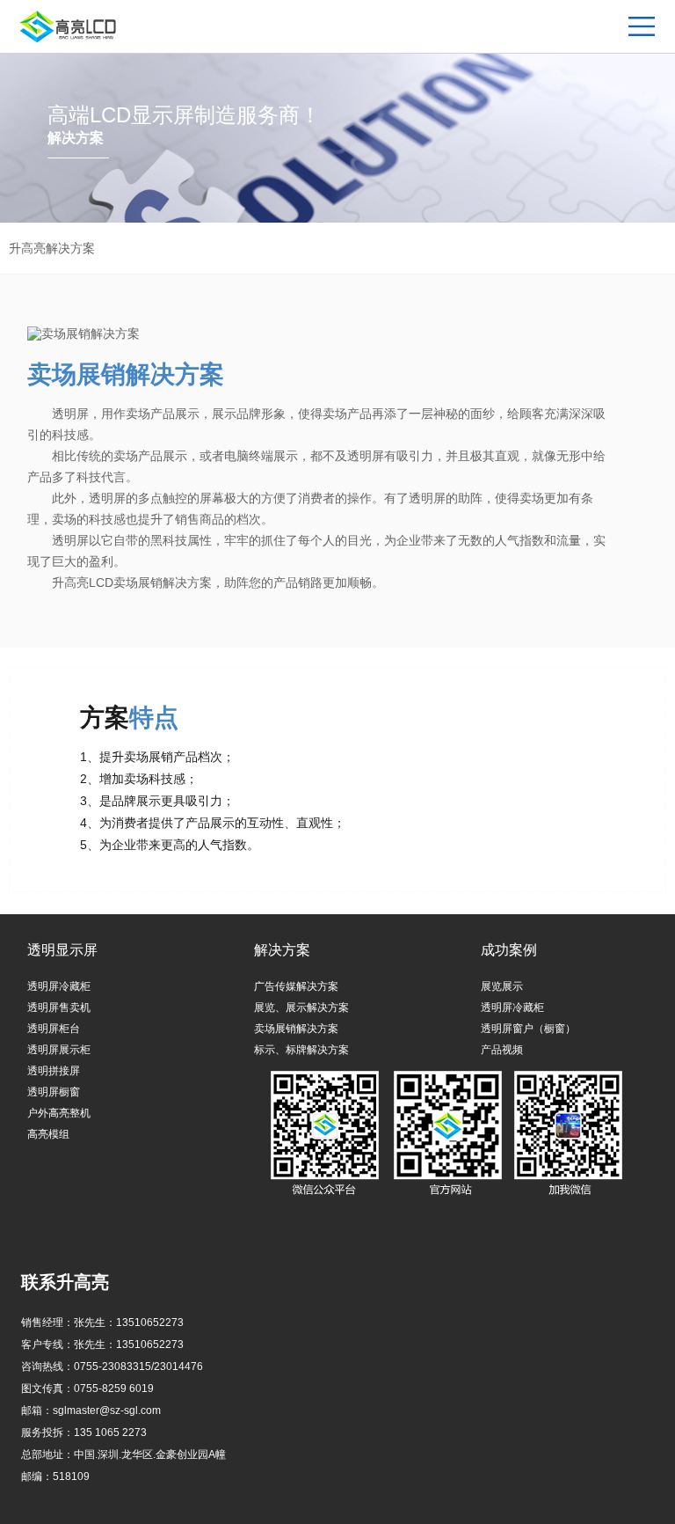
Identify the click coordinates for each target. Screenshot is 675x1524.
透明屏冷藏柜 (59, 986)
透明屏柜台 (53, 1028)
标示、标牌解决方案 (301, 1050)
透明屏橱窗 (53, 1092)
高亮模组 (48, 1134)
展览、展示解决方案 (301, 1007)
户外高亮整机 (59, 1113)
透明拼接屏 (53, 1071)
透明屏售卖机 (59, 1007)
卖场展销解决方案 (296, 1028)
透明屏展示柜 (59, 1050)
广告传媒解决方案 (296, 986)
